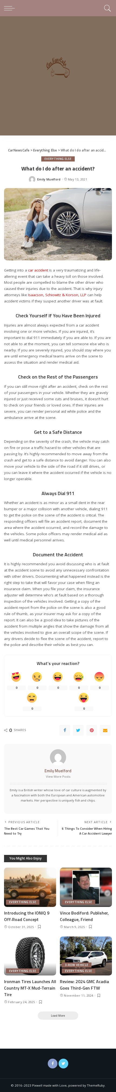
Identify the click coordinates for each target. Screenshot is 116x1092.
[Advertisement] (58, 77)
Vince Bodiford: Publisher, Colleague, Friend (84, 916)
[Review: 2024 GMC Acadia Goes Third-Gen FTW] (86, 956)
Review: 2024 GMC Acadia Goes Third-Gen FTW (84, 984)
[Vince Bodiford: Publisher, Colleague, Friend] (86, 887)
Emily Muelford (49, 179)
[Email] (105, 730)
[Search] (106, 8)
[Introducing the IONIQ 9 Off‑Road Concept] (30, 887)
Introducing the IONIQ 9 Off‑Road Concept (26, 916)
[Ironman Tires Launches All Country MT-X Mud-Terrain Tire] (30, 956)
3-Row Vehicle (76, 965)
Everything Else (58, 159)
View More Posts (58, 776)
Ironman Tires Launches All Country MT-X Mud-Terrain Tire (30, 988)
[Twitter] (78, 730)
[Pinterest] (91, 730)
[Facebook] (64, 730)
